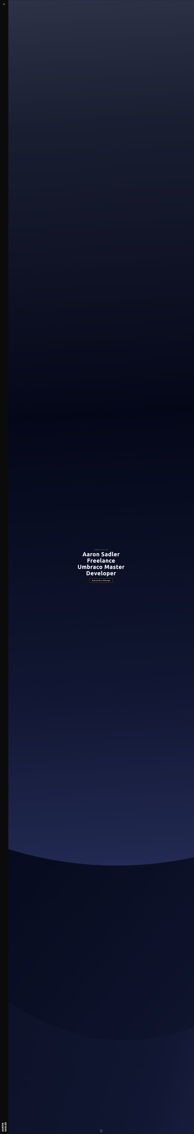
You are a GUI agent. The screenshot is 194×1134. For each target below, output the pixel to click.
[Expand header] (4, 4)
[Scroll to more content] (101, 1130)
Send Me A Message (102, 580)
